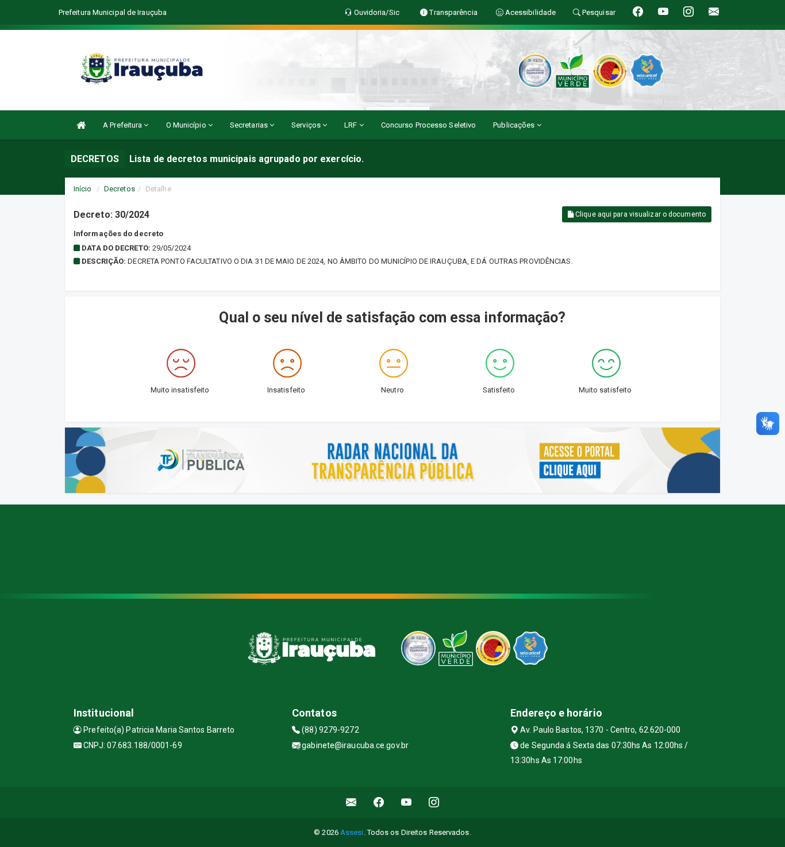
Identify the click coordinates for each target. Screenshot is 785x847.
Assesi (352, 832)
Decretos (119, 188)
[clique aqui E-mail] (351, 802)
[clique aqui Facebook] (379, 802)
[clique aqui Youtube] (407, 802)
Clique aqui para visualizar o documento (640, 214)
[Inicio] (81, 125)
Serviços (306, 125)
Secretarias (250, 125)
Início (83, 188)
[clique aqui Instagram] (434, 802)
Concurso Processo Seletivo (428, 125)
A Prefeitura (123, 125)
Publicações (514, 125)
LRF (351, 125)
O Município (187, 125)
